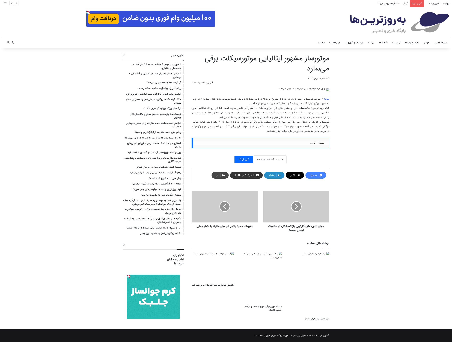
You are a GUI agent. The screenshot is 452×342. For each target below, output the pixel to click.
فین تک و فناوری (355, 43)
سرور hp (179, 263)
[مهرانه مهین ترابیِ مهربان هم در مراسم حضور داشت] (260, 277)
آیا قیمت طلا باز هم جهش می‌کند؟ (392, 3)
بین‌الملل (336, 43)
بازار (372, 43)
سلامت (321, 43)
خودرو (427, 43)
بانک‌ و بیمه (412, 43)
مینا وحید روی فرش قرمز (317, 319)
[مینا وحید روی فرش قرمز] (308, 283)
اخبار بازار (178, 255)
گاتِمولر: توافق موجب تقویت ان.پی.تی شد (213, 285)
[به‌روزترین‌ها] (399, 22)
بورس (397, 43)
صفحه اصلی (441, 43)
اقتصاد (384, 43)
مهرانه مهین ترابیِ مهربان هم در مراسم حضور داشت (263, 308)
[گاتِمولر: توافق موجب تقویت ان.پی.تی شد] (213, 267)
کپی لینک (244, 159)
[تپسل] (88, 12)
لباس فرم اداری (175, 259)
